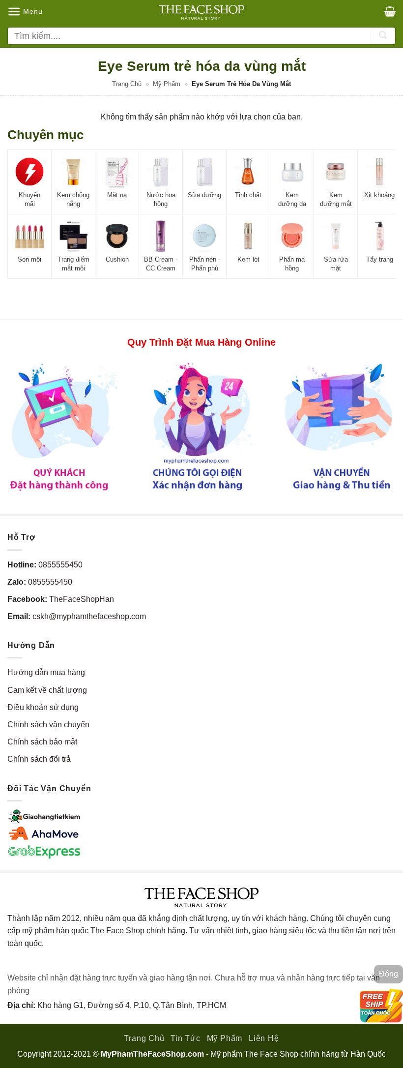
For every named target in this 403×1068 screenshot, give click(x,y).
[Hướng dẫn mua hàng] (201, 426)
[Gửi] (383, 36)
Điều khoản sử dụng (43, 707)
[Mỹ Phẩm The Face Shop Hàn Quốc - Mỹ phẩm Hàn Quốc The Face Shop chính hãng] (201, 12)
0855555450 (60, 565)
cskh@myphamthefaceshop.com (89, 616)
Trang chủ (127, 84)
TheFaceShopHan (81, 599)
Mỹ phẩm (166, 84)
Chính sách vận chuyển (48, 724)
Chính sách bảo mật (42, 742)
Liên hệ (264, 1038)
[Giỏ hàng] (390, 11)
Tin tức (186, 1038)
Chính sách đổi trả (39, 759)
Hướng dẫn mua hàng (46, 672)
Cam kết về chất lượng (47, 690)
